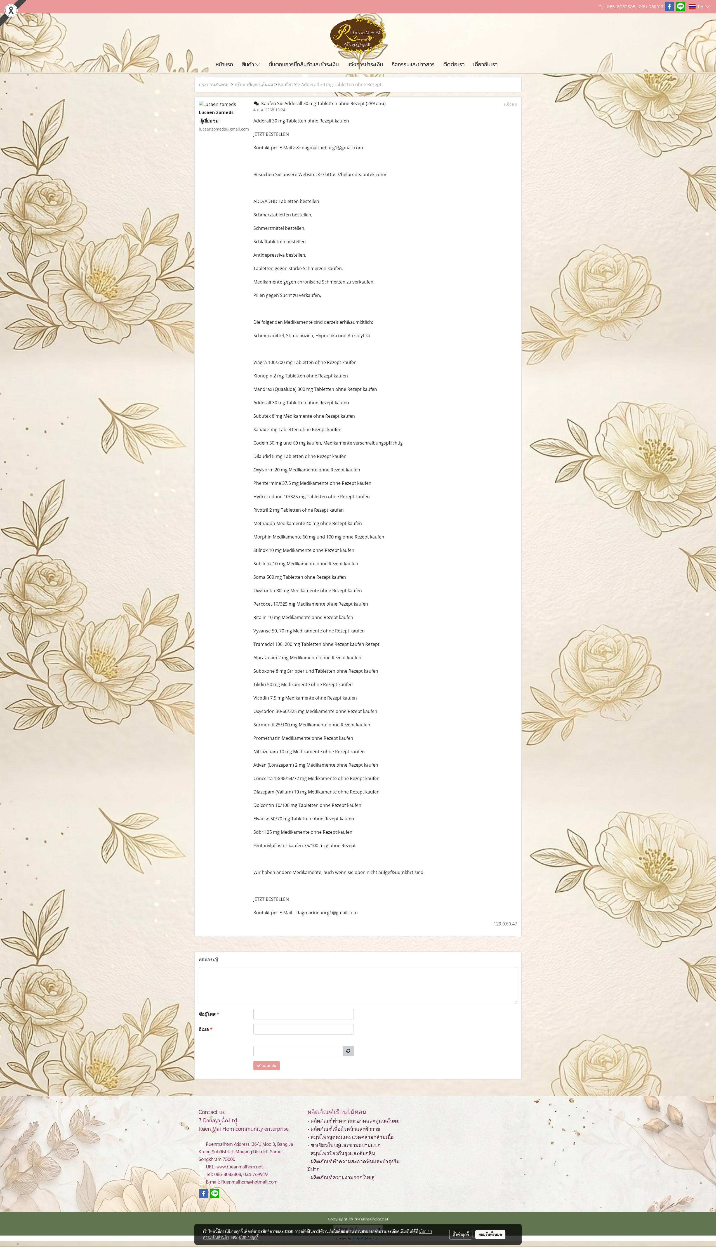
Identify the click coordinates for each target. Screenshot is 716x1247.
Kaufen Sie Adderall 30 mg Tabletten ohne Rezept (329, 84)
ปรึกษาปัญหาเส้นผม (253, 84)
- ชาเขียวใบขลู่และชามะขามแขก (344, 1145)
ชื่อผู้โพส (209, 1014)
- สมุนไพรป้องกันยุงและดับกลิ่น (341, 1153)
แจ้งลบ (510, 104)
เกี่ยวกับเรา (485, 64)
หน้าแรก (224, 64)
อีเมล (206, 1029)
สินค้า (248, 64)
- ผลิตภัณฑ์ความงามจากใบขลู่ (341, 1177)
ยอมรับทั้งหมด (490, 1234)
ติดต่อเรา (454, 64)
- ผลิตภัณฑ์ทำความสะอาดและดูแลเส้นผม (354, 1121)
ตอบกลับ (268, 1066)
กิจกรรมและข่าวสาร (413, 64)
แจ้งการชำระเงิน (365, 64)
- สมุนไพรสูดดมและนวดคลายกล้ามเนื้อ (351, 1137)
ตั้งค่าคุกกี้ (461, 1234)
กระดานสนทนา (214, 84)
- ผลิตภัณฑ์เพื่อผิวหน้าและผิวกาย (344, 1129)
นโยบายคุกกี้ (248, 1237)
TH (700, 7)
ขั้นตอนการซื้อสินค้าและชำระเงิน (304, 64)
